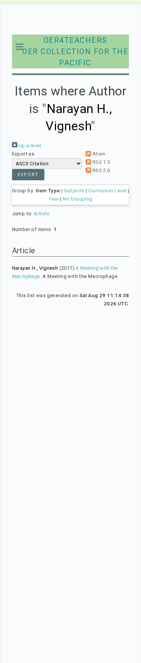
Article (41, 213)
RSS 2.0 (100, 170)
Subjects (74, 190)
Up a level (29, 145)
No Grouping (77, 199)
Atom (98, 154)
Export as (23, 154)
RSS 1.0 (100, 162)
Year (54, 199)
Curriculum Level (107, 190)
